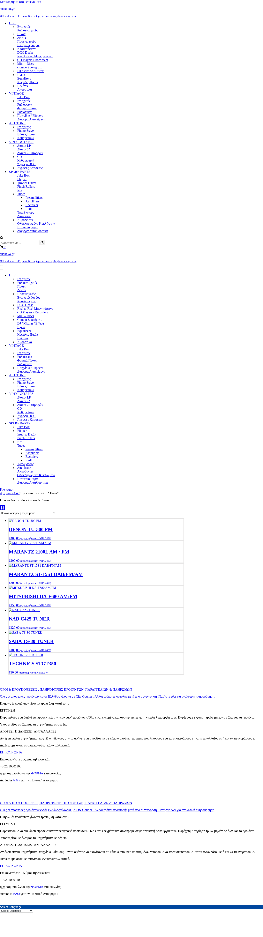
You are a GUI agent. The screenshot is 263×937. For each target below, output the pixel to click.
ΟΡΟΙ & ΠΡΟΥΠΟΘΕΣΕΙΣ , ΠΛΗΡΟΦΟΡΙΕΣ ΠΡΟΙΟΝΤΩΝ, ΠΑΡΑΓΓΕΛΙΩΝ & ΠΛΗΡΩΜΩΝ (66, 689)
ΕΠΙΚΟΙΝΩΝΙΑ (11, 752)
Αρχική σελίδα (10, 493)
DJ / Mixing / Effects (30, 71)
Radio (29, 208)
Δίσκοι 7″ (23, 149)
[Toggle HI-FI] (72, 275)
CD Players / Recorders (32, 60)
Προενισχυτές (26, 41)
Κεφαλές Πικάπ (27, 82)
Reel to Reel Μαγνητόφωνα (35, 56)
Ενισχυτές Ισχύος (28, 45)
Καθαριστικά (25, 138)
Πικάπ (21, 34)
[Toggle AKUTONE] (72, 375)
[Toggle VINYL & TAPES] (72, 394)
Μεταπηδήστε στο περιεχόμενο (20, 1)
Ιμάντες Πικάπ (26, 183)
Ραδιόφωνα (24, 104)
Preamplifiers (34, 197)
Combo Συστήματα (29, 67)
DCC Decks (25, 52)
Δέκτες (21, 37)
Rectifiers (31, 205)
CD (19, 156)
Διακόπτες (24, 216)
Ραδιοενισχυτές (27, 30)
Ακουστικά (24, 89)
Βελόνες (22, 86)
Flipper (22, 179)
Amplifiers (32, 201)
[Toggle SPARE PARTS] (72, 423)
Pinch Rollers (26, 186)
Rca (19, 190)
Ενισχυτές (23, 26)
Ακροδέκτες (25, 220)
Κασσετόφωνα (26, 49)
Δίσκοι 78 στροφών (30, 153)
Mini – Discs (25, 63)
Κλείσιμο (6, 489)
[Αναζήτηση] (1, 238)
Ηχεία (21, 74)
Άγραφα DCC (26, 164)
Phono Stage (25, 130)
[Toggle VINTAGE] (72, 346)
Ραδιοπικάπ (24, 112)
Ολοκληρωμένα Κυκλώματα (36, 223)
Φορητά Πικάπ (27, 108)
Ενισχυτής (24, 127)
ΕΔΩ (16, 780)
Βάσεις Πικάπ (26, 134)
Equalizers (24, 78)
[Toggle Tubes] (72, 445)
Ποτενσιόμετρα (27, 227)
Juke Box (23, 97)
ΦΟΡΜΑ (37, 773)
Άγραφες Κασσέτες (30, 168)
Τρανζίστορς (25, 212)
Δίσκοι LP (24, 145)
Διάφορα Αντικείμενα (31, 119)
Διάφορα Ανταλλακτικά (32, 231)
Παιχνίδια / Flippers (30, 115)
